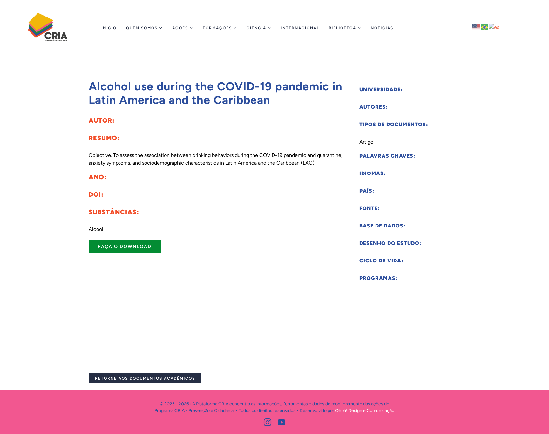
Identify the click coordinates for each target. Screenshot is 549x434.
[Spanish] (494, 27)
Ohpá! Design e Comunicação (364, 410)
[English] (476, 27)
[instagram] (267, 422)
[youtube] (281, 422)
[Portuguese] (485, 27)
